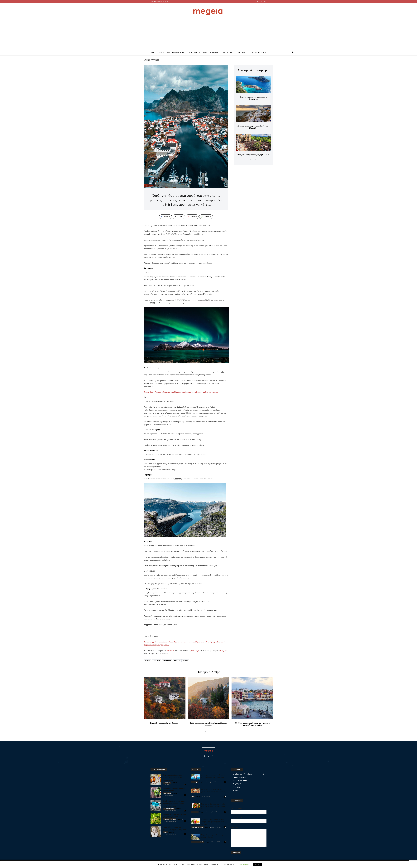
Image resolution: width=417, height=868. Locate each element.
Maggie (174, 782)
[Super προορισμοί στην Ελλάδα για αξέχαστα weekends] (208, 698)
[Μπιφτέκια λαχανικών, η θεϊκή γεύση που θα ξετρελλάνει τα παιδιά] (195, 790)
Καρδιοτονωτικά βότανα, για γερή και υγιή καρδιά (174, 815)
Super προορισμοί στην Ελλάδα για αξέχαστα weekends (208, 724)
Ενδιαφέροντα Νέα (258, 52)
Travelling (241, 52)
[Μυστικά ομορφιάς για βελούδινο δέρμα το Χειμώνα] (156, 831)
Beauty (165, 832)
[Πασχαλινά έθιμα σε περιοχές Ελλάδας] (253, 142)
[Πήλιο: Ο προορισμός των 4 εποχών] (164, 698)
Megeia (207, 827)
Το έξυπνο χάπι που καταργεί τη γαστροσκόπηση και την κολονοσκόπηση (174, 803)
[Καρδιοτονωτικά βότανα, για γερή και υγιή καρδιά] (156, 818)
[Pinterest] (264, 1)
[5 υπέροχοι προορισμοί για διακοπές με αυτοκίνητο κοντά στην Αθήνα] (195, 776)
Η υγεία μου (193, 52)
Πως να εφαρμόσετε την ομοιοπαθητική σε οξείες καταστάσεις (172, 777)
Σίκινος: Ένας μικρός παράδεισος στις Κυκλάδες (253, 127)
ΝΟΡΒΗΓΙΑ (167, 661)
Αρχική (147, 60)
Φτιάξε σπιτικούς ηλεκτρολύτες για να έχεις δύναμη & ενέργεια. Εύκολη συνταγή (213, 821)
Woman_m (195, 650)
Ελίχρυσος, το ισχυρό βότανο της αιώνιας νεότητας (212, 836)
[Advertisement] (208, 33)
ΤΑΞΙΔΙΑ (177, 661)
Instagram (223, 650)
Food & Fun (227, 52)
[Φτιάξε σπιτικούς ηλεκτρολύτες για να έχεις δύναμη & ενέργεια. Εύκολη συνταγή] (195, 821)
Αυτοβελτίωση (156, 52)
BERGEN (147, 661)
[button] (292, 52)
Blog (193, 796)
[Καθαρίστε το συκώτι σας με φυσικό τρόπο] (156, 792)
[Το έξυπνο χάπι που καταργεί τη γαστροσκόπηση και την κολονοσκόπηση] (156, 805)
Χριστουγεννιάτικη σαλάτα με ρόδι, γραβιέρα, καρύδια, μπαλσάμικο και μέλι (213, 806)
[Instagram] (261, 1)
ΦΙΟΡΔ (185, 661)
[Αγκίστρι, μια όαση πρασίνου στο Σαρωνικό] (253, 84)
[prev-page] (251, 160)
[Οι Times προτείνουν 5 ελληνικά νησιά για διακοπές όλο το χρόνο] (252, 698)
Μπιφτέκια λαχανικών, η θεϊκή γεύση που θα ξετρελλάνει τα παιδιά (213, 790)
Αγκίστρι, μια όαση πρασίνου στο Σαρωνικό (253, 98)
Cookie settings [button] (244, 864)
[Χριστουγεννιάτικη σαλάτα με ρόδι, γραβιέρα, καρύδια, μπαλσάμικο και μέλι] (195, 805)
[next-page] (255, 160)
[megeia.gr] (208, 10)
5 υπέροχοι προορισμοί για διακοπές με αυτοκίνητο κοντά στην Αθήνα (213, 776)
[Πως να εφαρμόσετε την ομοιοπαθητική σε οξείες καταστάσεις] (156, 779)
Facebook (170, 650)
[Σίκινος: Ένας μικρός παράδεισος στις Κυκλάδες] (253, 113)
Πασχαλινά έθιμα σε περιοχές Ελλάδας (253, 154)
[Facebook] (257, 1)
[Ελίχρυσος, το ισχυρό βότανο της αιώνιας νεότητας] (195, 837)
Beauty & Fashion (210, 52)
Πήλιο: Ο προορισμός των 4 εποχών (164, 723)
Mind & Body (167, 793)
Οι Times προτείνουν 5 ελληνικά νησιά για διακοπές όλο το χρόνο (252, 724)
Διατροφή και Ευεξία (175, 52)
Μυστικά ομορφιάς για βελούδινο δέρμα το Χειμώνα (174, 828)
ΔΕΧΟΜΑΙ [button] (257, 864)
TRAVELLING (156, 661)
